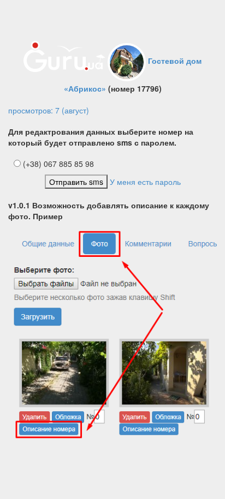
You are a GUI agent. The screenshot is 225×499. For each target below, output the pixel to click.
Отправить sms (76, 181)
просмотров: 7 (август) (48, 110)
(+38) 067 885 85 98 (57, 163)
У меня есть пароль (145, 181)
